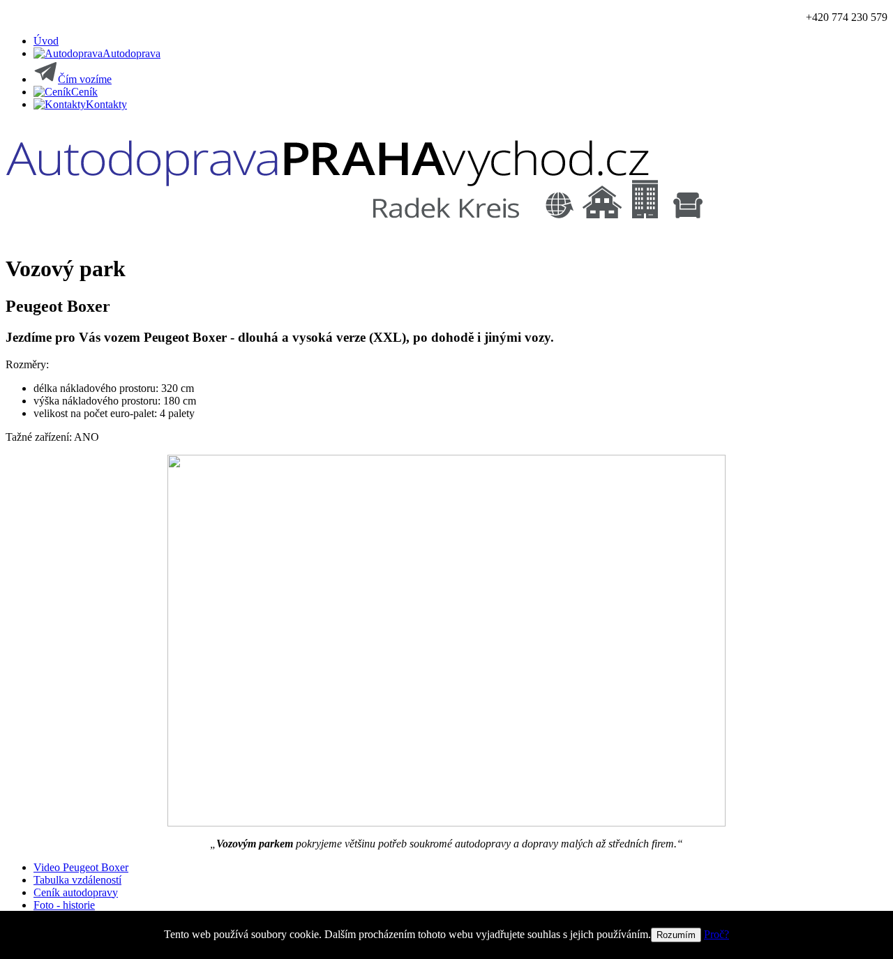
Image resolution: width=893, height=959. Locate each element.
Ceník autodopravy (75, 892)
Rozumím (676, 935)
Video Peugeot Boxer (80, 867)
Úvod (46, 41)
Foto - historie (64, 905)
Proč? (716, 934)
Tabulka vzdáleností (77, 880)
